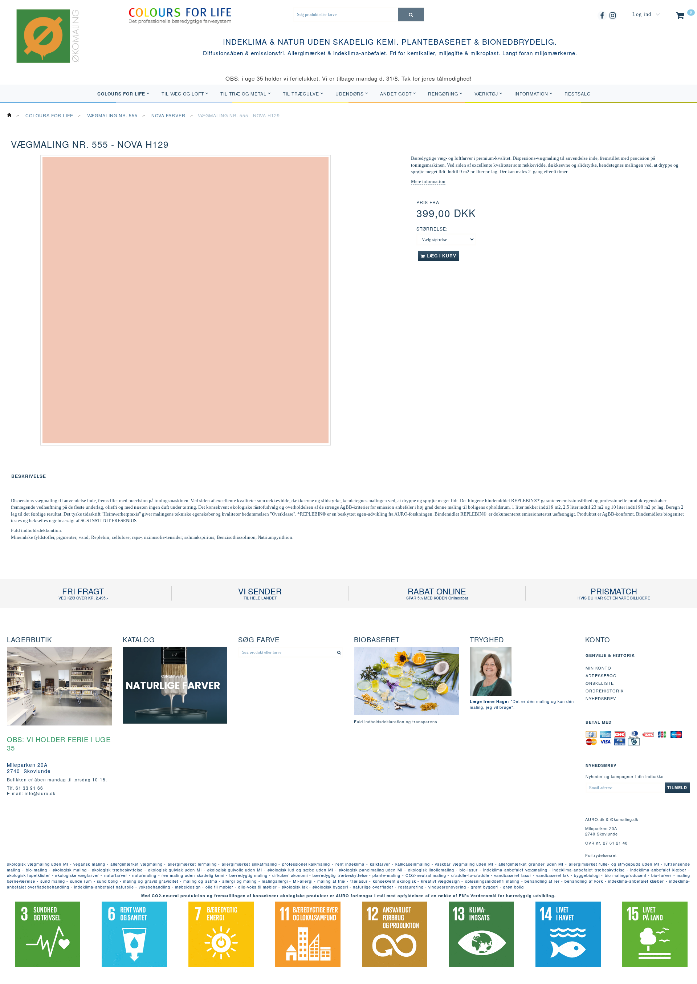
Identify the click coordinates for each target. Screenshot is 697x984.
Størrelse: (432, 228)
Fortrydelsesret (601, 855)
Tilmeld (677, 787)
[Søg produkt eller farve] (411, 14)
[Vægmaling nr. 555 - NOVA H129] (185, 300)
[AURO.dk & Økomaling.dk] (42, 45)
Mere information (428, 181)
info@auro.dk (40, 793)
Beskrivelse (28, 476)
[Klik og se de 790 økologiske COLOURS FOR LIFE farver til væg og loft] (180, 15)
